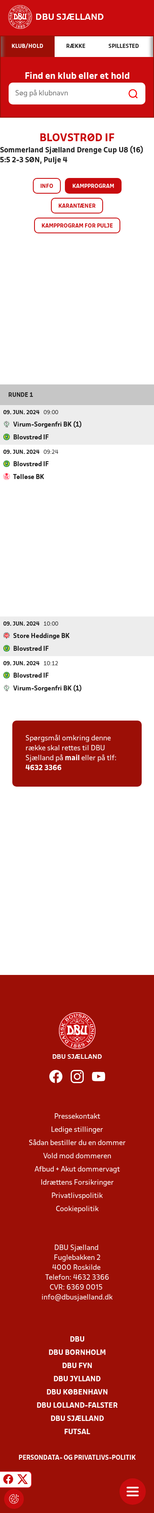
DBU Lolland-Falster (77, 1405)
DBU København (77, 1392)
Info (46, 186)
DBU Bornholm (77, 1352)
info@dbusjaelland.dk (77, 1297)
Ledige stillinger (77, 1130)
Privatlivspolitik (77, 1196)
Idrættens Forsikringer (77, 1182)
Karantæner (77, 206)
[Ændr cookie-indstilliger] (14, 1499)
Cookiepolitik (77, 1209)
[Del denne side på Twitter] (22, 1480)
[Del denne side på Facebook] (8, 1480)
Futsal (77, 1432)
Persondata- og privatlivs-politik (77, 1458)
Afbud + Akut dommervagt (77, 1169)
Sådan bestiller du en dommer (77, 1143)
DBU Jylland (77, 1379)
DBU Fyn (77, 1366)
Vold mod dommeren (77, 1156)
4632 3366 (43, 768)
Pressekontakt (77, 1116)
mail (72, 758)
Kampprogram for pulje (77, 226)
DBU (77, 1339)
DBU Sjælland (77, 1419)
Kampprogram (93, 186)
